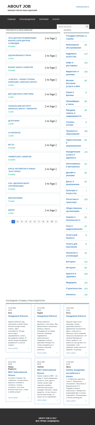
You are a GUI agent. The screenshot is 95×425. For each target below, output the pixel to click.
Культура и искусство (76, 192)
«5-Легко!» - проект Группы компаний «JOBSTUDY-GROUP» (33, 81)
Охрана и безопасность (76, 219)
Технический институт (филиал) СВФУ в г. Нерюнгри (33, 108)
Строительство (76, 288)
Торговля (43, 19)
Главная (12, 19)
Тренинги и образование (76, 132)
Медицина (76, 282)
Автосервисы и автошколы (76, 165)
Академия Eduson (18, 328)
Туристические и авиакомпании (76, 143)
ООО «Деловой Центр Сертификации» (33, 185)
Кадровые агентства (76, 55)
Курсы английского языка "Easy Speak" (33, 171)
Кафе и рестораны (76, 64)
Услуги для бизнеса (76, 236)
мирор (33, 211)
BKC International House (18, 380)
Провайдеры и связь (76, 103)
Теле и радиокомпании (76, 227)
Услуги (55, 19)
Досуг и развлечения (76, 183)
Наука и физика (76, 94)
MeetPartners (33, 199)
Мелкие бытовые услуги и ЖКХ (76, 83)
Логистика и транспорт (76, 201)
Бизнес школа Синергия (33, 68)
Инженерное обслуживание (76, 46)
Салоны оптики (76, 123)
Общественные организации (76, 210)
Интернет (76, 261)
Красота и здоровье (76, 275)
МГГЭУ (33, 145)
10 (52, 221)
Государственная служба (76, 37)
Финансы (76, 294)
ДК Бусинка (33, 121)
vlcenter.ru (33, 133)
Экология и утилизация (76, 254)
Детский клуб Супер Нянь (33, 95)
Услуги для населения (76, 245)
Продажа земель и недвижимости (76, 113)
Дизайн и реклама (76, 174)
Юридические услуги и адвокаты (76, 155)
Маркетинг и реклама (76, 73)
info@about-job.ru (82, 7)
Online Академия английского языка (76, 381)
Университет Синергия (33, 157)
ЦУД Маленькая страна (33, 56)
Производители (27, 19)
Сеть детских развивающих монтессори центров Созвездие (33, 42)
